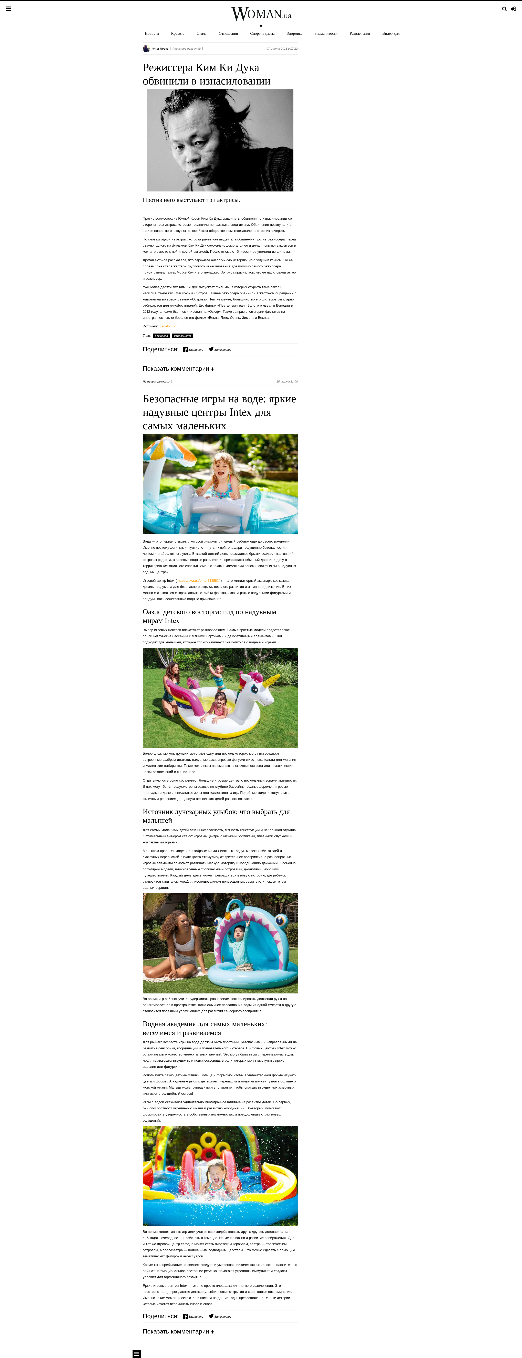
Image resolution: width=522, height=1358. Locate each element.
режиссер (161, 335)
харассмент (182, 335)
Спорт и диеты (262, 33)
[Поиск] (504, 9)
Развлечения (360, 33)
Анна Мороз (160, 48)
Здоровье (294, 33)
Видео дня (391, 33)
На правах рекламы (156, 381)
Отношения (228, 33)
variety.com (168, 326)
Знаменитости (326, 33)
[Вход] (513, 9)
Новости (152, 33)
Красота (177, 33)
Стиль (202, 33)
